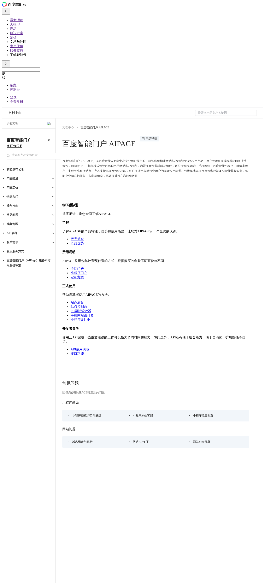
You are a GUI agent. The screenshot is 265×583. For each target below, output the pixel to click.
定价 (13, 37)
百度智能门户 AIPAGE (19, 143)
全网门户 (77, 268)
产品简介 (77, 239)
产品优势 (77, 243)
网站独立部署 (201, 441)
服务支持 (16, 50)
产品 (13, 28)
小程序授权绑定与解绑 (86, 415)
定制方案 (77, 277)
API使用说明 (80, 349)
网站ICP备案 (141, 441)
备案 (13, 85)
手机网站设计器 (82, 315)
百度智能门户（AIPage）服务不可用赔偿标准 (29, 263)
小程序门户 (79, 273)
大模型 (15, 24)
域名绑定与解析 (82, 441)
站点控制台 (79, 306)
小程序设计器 (80, 319)
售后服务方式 (15, 251)
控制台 (15, 89)
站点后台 (77, 302)
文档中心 (15, 113)
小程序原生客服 (143, 415)
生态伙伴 (16, 46)
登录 (13, 97)
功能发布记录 (15, 169)
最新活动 (16, 20)
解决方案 (16, 33)
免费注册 (16, 101)
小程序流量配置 (203, 415)
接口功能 (77, 353)
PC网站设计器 (81, 311)
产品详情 (151, 138)
